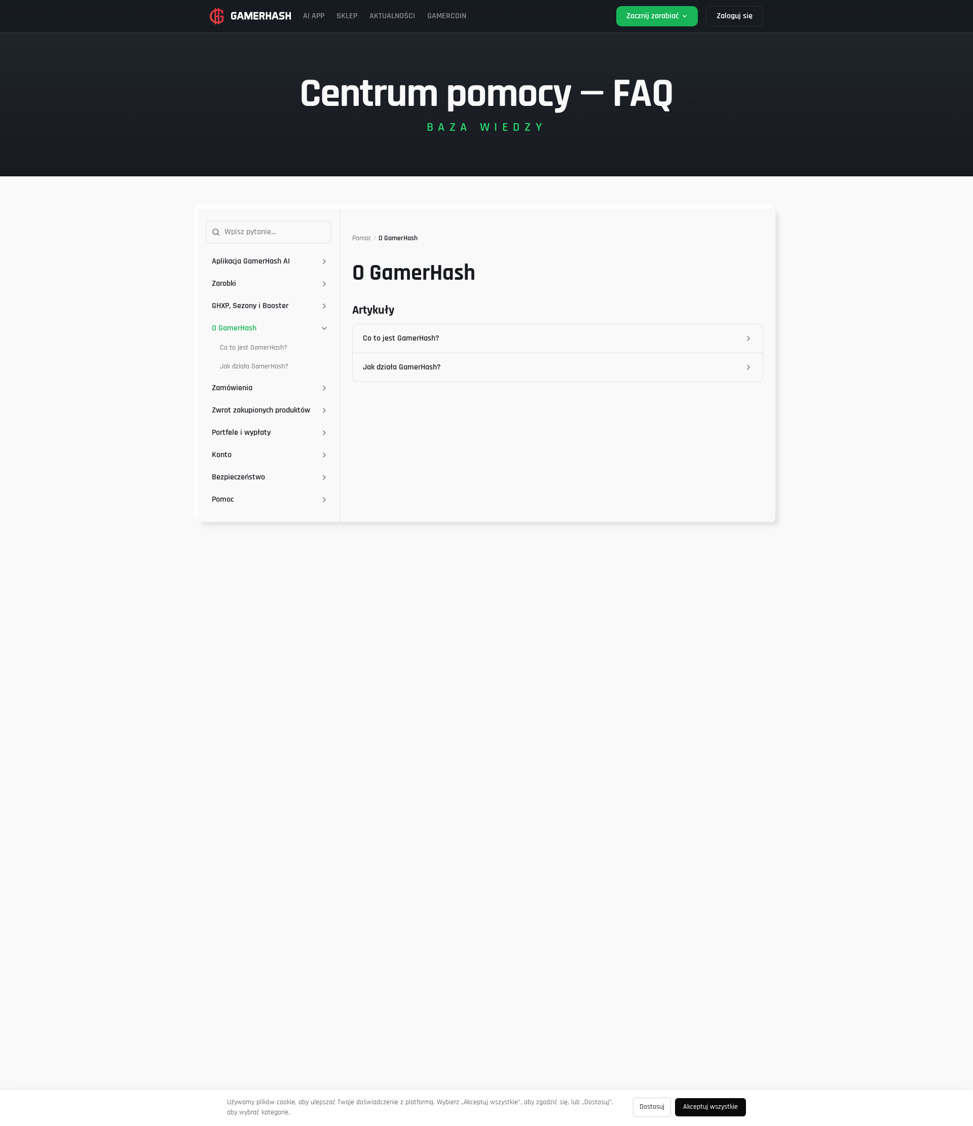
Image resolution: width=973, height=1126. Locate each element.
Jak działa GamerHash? (254, 366)
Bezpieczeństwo (238, 477)
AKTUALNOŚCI (392, 16)
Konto (222, 454)
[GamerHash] (250, 16)
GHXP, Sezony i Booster (250, 306)
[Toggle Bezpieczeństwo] (324, 477)
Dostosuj (652, 1106)
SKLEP (346, 16)
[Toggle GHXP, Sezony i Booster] (324, 306)
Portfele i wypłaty (241, 432)
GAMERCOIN (446, 16)
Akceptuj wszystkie (710, 1106)
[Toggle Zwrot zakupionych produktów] (324, 410)
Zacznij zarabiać (652, 16)
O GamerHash (234, 328)
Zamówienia (232, 388)
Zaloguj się (735, 16)
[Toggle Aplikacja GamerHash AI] (324, 261)
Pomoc (223, 499)
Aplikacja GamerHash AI (251, 261)
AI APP (313, 16)
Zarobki (224, 283)
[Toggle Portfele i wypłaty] (324, 433)
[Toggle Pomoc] (324, 500)
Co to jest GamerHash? (253, 347)
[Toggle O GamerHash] (324, 328)
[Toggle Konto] (324, 455)
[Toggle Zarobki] (324, 284)
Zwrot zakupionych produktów (261, 410)
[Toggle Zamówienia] (324, 388)
